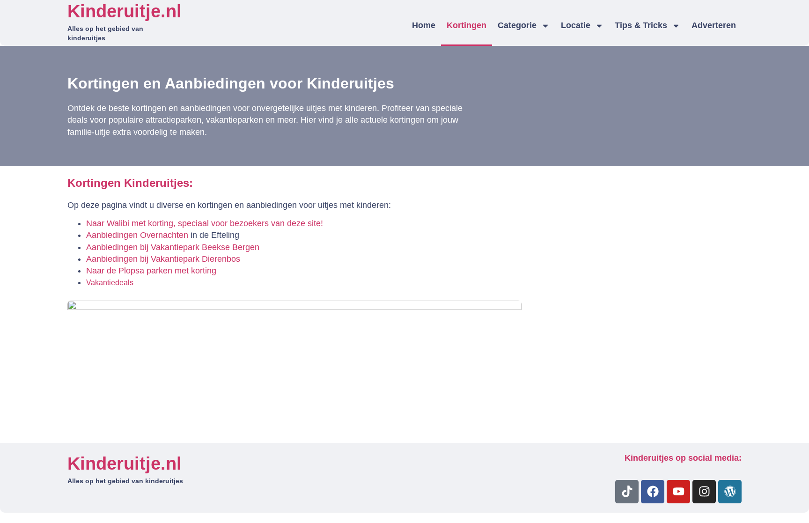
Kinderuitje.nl (124, 11)
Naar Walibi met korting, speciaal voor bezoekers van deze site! (204, 223)
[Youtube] (678, 491)
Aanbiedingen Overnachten (137, 235)
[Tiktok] (627, 491)
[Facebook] (652, 491)
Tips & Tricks (641, 25)
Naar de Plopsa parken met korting (151, 270)
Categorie (517, 25)
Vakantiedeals (109, 283)
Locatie (575, 25)
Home (423, 25)
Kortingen (466, 25)
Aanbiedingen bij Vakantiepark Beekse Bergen (172, 247)
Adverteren (713, 25)
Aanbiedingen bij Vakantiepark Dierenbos (163, 259)
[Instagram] (704, 491)
